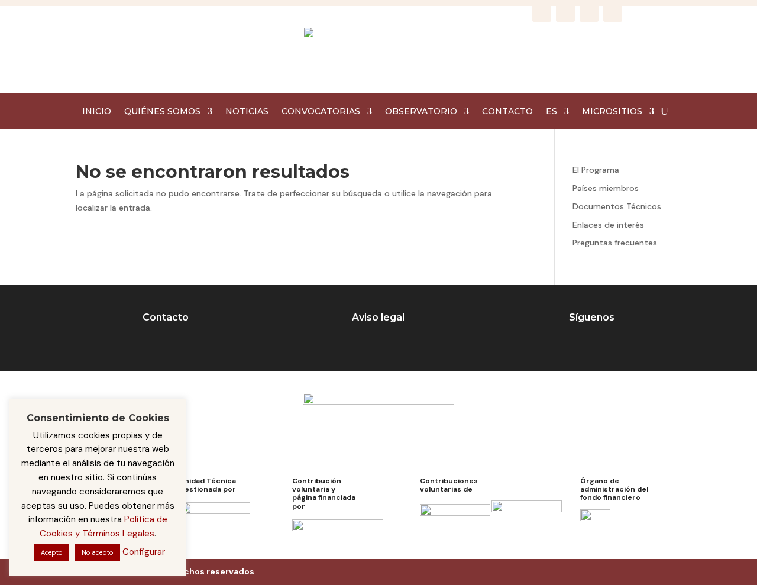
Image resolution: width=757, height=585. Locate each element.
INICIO (96, 112)
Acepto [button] (51, 552)
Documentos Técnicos (616, 206)
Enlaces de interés (608, 224)
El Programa (595, 169)
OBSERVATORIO (421, 112)
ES (551, 112)
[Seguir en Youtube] (612, 12)
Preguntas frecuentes (614, 242)
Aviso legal (378, 317)
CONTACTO (507, 112)
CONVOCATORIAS (321, 112)
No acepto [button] (97, 552)
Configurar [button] (143, 552)
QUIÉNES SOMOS (162, 112)
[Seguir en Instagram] (565, 12)
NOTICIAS (246, 112)
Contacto (166, 317)
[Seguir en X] (589, 12)
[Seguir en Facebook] (541, 12)
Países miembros (605, 188)
